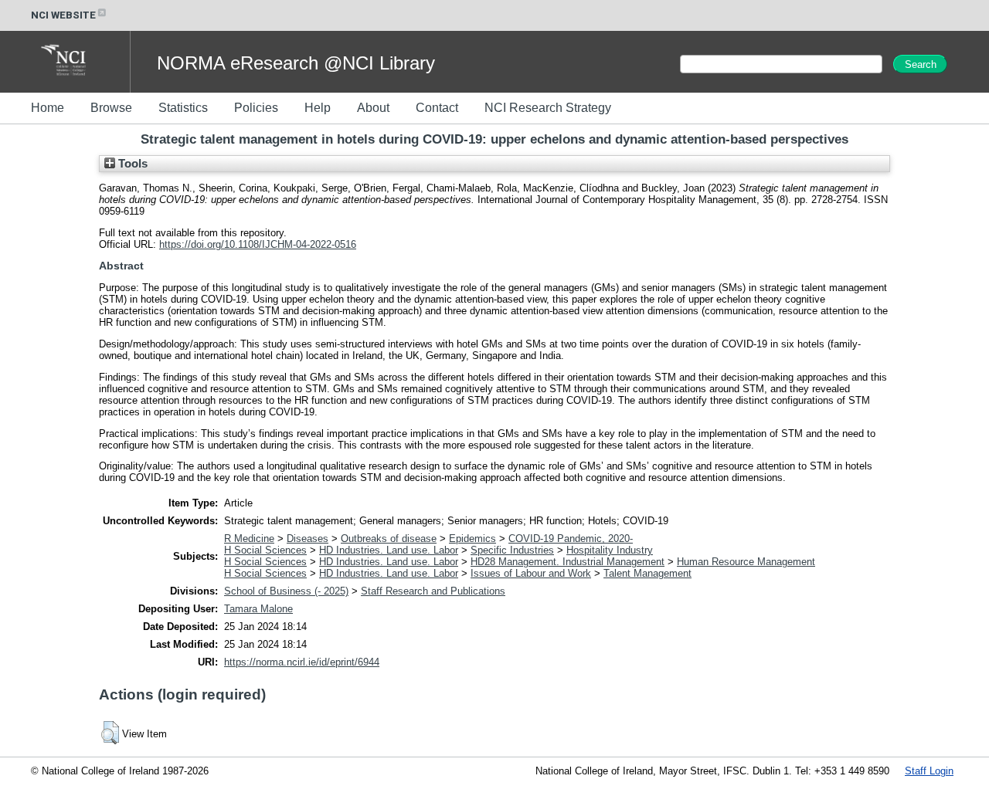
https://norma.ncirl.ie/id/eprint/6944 (301, 662)
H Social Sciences (265, 550)
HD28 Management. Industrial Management (567, 561)
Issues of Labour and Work (531, 573)
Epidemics (472, 538)
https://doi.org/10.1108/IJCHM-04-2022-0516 (257, 244)
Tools (131, 164)
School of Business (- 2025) (286, 591)
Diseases (307, 538)
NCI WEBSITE (63, 15)
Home (47, 107)
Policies (256, 107)
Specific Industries (512, 550)
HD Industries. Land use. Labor (388, 550)
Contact (437, 107)
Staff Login (929, 771)
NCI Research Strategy (547, 107)
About (373, 107)
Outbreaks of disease (389, 538)
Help (317, 107)
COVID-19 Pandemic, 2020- (570, 538)
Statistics (183, 107)
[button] (110, 732)
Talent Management (647, 573)
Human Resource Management (746, 561)
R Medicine (249, 538)
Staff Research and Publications (433, 591)
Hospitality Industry (609, 550)
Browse (111, 107)
